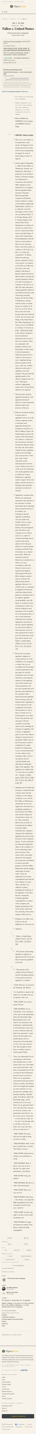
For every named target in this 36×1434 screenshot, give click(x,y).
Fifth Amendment (19, 1202)
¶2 (14, 102)
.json (11, 1334)
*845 (9, 134)
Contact (29, 1424)
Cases (4, 1377)
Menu (6, 11)
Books (4, 1396)
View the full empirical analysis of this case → (15, 91)
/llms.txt (4, 1408)
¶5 (14, 139)
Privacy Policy (6, 1429)
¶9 (14, 495)
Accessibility (20, 1424)
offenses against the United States (12, 1319)
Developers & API (7, 1406)
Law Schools (5, 1389)
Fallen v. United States (19, 54)
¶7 (14, 394)
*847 (9, 728)
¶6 (14, 163)
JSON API (5, 1411)
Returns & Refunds (7, 1427)
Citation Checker (7, 1398)
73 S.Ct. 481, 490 (25, 780)
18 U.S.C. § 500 (22, 48)
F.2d (19, 19)
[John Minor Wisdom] (4, 1288)
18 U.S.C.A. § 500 (23, 265)
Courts (4, 1386)
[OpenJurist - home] (18, 6)
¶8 (14, 412)
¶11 (14, 787)
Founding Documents (8, 1394)
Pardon (4, 1321)
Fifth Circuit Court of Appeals (18, 33)
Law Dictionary (6, 1382)
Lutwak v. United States (16, 53)
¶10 (14, 653)
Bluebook (29, 1250)
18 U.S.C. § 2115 (12, 48)
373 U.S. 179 (24, 643)
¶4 (14, 135)
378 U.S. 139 (24, 939)
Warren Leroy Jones (12, 1292)
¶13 (14, 928)
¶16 (14, 969)
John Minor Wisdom (12, 1287)
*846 (9, 471)
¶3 (14, 118)
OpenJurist (5, 19)
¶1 (14, 96)
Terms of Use (29, 1427)
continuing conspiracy (22, 809)
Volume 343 (12, 19)
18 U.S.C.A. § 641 (21, 228)
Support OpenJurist (18, 1416)
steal (3, 1326)
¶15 (14, 951)
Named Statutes (7, 1391)
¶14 (14, 935)
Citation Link (17, 1250)
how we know (11, 60)
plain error (26, 761)
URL (6, 1250)
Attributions (19, 1427)
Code (3, 1379)
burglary (4, 1315)
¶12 (14, 918)
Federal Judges (6, 1384)
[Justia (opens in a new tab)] (24, 1370)
